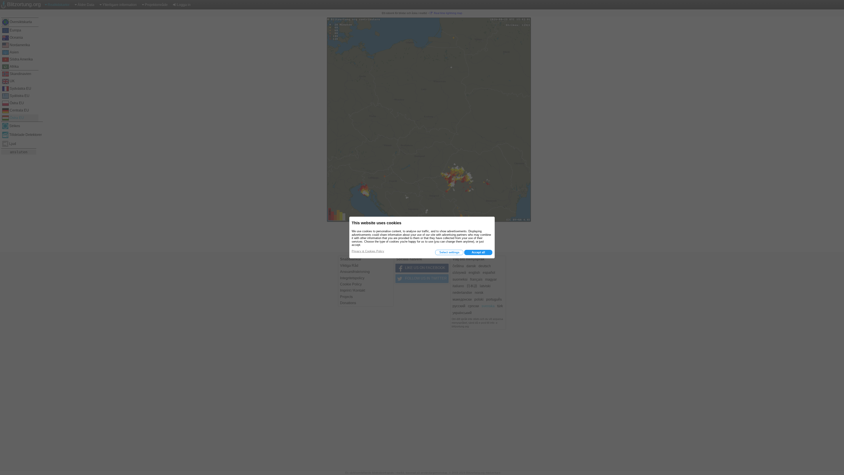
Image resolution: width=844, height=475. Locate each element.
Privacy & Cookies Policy (368, 251)
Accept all (478, 252)
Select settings (449, 252)
